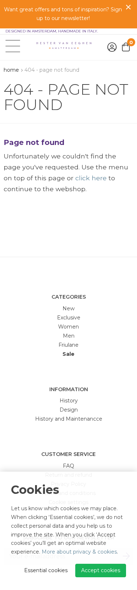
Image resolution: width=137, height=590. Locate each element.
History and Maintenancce (68, 419)
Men (69, 336)
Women (68, 326)
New (68, 308)
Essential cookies (46, 570)
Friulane (68, 345)
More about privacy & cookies (79, 551)
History (69, 400)
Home (11, 70)
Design (69, 409)
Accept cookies (100, 570)
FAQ (68, 466)
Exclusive (68, 317)
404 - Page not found (51, 70)
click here (91, 178)
